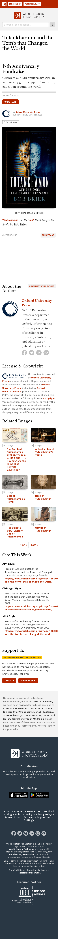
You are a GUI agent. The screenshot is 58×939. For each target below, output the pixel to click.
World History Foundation (19, 844)
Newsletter (33, 811)
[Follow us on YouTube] (44, 834)
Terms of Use (12, 817)
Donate (9, 680)
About (7, 811)
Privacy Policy (44, 814)
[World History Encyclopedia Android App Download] (39, 795)
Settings (29, 820)
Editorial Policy (23, 814)
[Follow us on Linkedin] (32, 834)
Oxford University (43, 701)
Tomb (31, 220)
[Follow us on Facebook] (14, 834)
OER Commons (32, 715)
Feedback (49, 811)
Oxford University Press (27, 112)
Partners (29, 817)
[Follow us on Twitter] (20, 834)
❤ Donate (10, 101)
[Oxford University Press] (24, 352)
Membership (15, 4)
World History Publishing (21, 849)
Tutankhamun (10, 220)
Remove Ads (48, 235)
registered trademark (28, 872)
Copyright (49, 398)
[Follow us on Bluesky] (26, 834)
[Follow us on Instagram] (38, 834)
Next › (23, 544)
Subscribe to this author (41, 286)
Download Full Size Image (29, 213)
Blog (9, 814)
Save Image (10, 122)
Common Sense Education (18, 708)
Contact (19, 811)
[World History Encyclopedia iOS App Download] (18, 795)
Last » (35, 544)
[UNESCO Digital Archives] (29, 895)
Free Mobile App (32, 4)
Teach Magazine (34, 718)
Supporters (43, 817)
